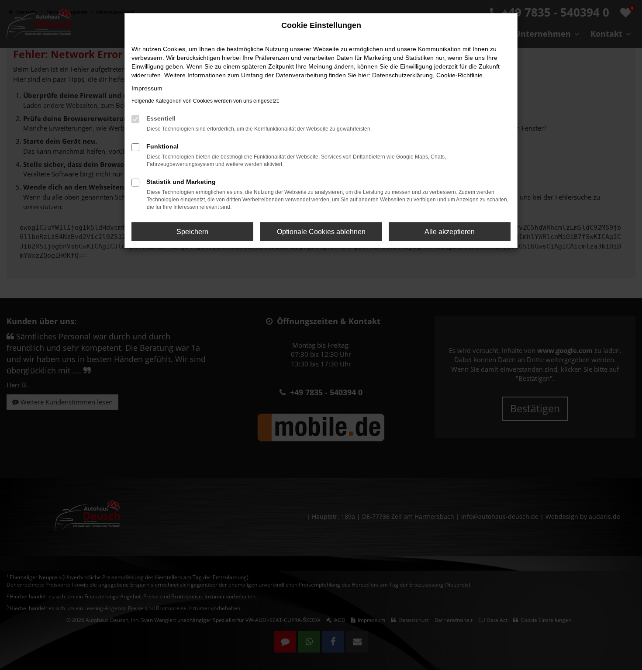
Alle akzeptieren (450, 231)
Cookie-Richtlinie (459, 75)
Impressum (146, 88)
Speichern (192, 231)
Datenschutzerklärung (402, 75)
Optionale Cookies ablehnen (321, 231)
